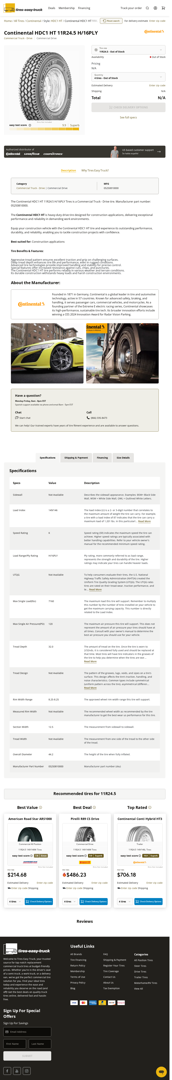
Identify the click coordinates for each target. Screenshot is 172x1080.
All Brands (76, 954)
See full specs (128, 117)
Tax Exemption (111, 988)
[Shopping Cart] (163, 8)
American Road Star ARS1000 (30, 819)
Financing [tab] (102, 457)
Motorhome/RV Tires (145, 983)
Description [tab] (68, 170)
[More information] (40, 807)
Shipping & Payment (114, 959)
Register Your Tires (114, 965)
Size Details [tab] (123, 457)
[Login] (155, 8)
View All (138, 988)
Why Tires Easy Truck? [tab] (95, 170)
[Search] (147, 8)
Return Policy (77, 965)
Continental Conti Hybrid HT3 (140, 819)
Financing (84, 8)
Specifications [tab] (47, 457)
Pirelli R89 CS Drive (85, 819)
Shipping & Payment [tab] (76, 457)
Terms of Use (77, 976)
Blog (72, 988)
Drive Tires (140, 971)
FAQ (105, 954)
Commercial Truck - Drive (18, 38)
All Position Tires (143, 960)
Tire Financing (78, 959)
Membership (67, 8)
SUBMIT (27, 1056)
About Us (108, 982)
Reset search (113, 20)
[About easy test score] (30, 125)
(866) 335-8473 (99, 417)
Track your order (131, 8)
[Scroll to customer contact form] (159, 152)
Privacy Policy (77, 982)
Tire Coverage (111, 971)
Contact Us (109, 976)
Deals (51, 8)
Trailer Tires (141, 977)
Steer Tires (140, 965)
